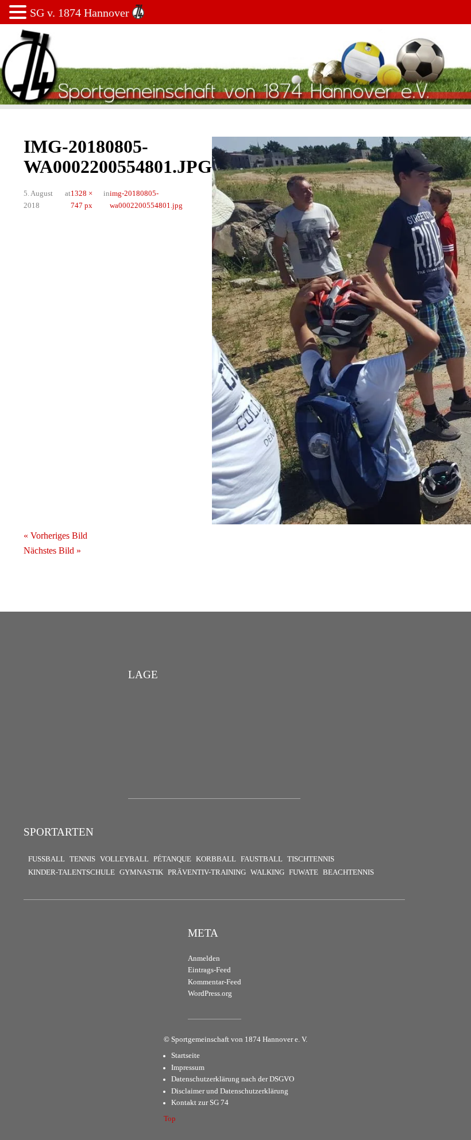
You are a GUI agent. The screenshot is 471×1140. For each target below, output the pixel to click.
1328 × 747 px (81, 199)
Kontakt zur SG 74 (200, 1103)
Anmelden (204, 958)
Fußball (46, 859)
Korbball (216, 859)
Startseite (185, 1056)
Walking (267, 872)
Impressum (187, 1068)
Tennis (82, 859)
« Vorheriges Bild (55, 535)
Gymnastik (141, 872)
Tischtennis (310, 859)
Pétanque (172, 859)
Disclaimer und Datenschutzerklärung (229, 1091)
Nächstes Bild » (52, 550)
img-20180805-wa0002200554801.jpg (146, 199)
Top (170, 1119)
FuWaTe (303, 872)
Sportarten (59, 832)
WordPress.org (210, 994)
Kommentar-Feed (214, 982)
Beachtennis (348, 872)
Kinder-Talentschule (71, 872)
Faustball (262, 859)
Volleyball (124, 859)
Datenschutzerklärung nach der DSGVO (232, 1079)
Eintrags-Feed (209, 970)
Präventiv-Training (207, 872)
